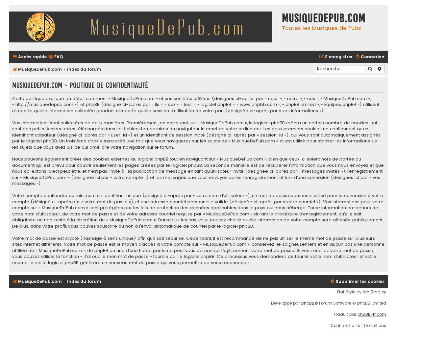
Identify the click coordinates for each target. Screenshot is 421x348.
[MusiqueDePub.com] (144, 28)
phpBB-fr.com (372, 314)
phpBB (307, 303)
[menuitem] (55, 57)
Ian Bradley (374, 292)
